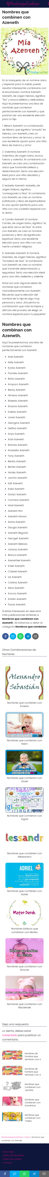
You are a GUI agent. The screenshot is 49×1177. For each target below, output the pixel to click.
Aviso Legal (8, 1151)
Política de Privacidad (13, 1155)
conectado (9, 1035)
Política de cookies (12, 1159)
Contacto (7, 1162)
